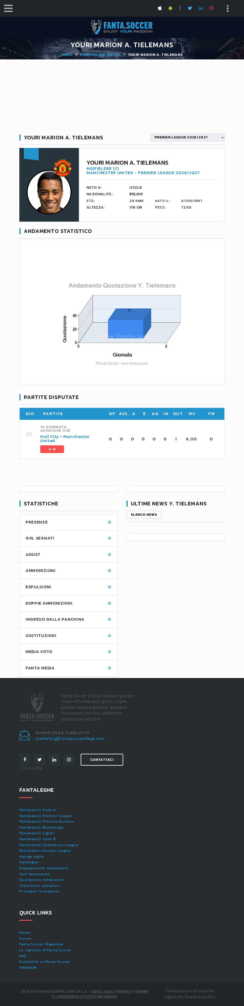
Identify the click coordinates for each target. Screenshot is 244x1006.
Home (67, 54)
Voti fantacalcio (34, 874)
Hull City (49, 436)
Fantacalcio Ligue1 (36, 833)
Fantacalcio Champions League (49, 845)
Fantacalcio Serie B (37, 839)
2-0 (52, 449)
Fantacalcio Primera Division (46, 821)
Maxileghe (28, 862)
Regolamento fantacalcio (44, 868)
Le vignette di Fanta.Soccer (45, 950)
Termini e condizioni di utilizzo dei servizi (100, 994)
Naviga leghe (31, 856)
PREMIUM (28, 967)
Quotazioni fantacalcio (41, 879)
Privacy (124, 991)
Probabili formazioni (39, 891)
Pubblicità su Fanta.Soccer (44, 961)
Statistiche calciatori (39, 885)
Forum (25, 938)
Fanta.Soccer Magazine (41, 944)
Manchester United (100, 54)
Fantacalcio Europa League (45, 850)
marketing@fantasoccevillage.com (70, 738)
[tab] (128, 439)
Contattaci (102, 759)
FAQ (22, 956)
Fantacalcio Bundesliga (41, 827)
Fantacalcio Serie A (37, 810)
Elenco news (144, 514)
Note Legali (102, 991)
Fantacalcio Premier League (45, 816)
